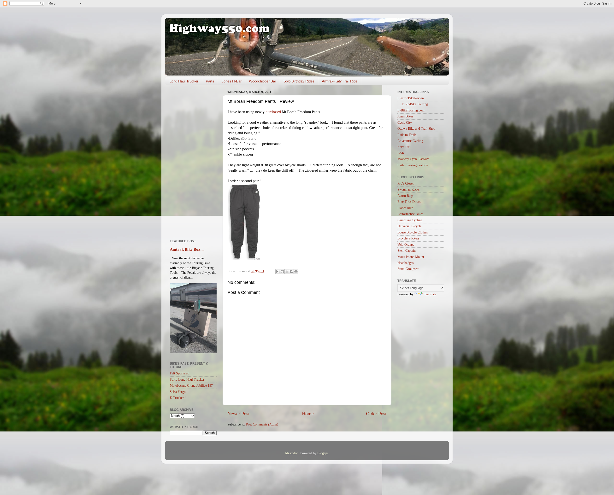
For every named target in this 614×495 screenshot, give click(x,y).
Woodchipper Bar (262, 81)
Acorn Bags (405, 196)
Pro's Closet (405, 183)
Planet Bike (405, 208)
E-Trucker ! (178, 398)
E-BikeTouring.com (411, 110)
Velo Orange (405, 244)
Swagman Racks (408, 189)
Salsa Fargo (178, 392)
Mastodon (291, 453)
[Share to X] (286, 271)
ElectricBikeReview (410, 98)
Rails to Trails (406, 135)
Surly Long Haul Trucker (187, 379)
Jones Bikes (405, 116)
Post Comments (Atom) (262, 424)
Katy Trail (404, 147)
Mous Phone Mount (410, 257)
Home (308, 413)
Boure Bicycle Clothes (412, 232)
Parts (210, 81)
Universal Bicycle (409, 226)
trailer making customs (412, 165)
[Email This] (277, 271)
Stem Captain (406, 250)
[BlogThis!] (282, 271)
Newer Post (238, 413)
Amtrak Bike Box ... (187, 249)
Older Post (376, 413)
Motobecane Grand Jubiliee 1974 (192, 385)
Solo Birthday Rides (298, 81)
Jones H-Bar (232, 81)
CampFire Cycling (409, 220)
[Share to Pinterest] (296, 271)
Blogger (322, 453)
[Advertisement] (193, 160)
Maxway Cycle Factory (413, 159)
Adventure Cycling (410, 141)
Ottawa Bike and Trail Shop (416, 128)
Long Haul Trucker (184, 81)
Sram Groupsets (408, 269)
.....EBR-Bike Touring (412, 104)
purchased (273, 112)
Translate (430, 294)
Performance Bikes (410, 214)
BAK (400, 153)
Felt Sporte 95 (179, 373)
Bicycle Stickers (408, 238)
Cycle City (404, 122)
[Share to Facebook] (291, 271)
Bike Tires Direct (409, 202)
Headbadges (405, 263)
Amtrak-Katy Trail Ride (339, 81)
